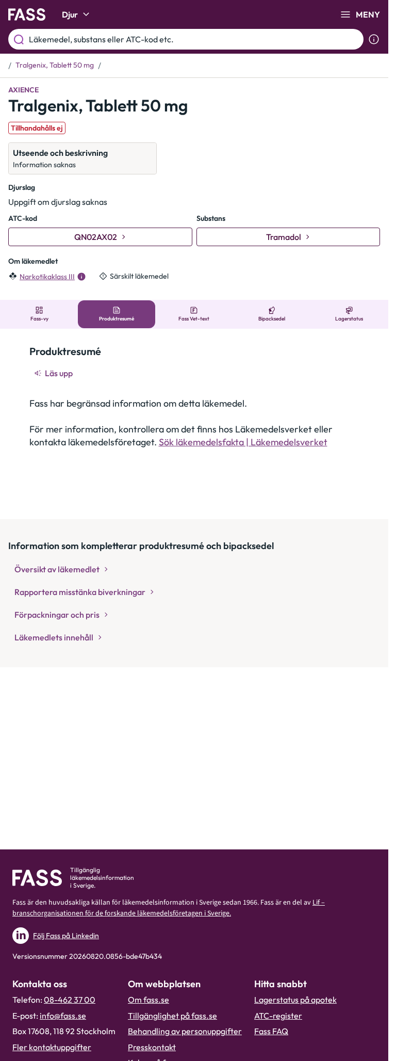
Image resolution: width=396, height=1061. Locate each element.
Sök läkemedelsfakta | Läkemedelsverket (243, 442)
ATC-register (278, 1015)
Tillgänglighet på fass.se (172, 1015)
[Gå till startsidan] (27, 14)
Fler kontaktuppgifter (51, 1047)
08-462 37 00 (69, 999)
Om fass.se (148, 999)
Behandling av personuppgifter (185, 1031)
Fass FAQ (271, 1031)
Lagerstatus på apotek (295, 999)
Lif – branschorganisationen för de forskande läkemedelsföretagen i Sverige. (168, 908)
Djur (70, 14)
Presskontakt (152, 1047)
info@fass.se (63, 1015)
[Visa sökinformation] (374, 39)
